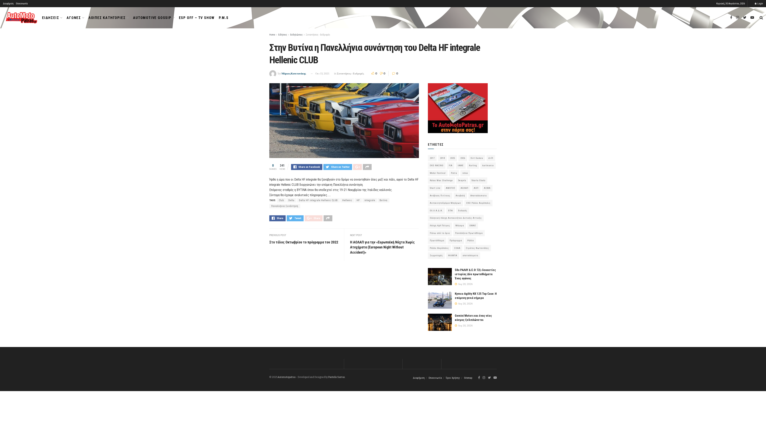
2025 (452, 158)
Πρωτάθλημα (437, 240)
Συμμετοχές (436, 255)
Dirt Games (477, 158)
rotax (465, 173)
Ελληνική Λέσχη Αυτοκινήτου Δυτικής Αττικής (456, 218)
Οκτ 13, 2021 (322, 73)
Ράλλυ (470, 240)
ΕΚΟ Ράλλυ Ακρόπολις (478, 203)
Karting (473, 165)
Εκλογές (462, 210)
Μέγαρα (459, 225)
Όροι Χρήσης (453, 377)
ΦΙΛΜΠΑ (452, 255)
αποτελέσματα (470, 255)
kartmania (488, 165)
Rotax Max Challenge (441, 180)
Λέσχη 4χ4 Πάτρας (440, 225)
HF (358, 200)
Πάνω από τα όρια (440, 233)
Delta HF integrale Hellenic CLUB (318, 200)
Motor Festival (438, 173)
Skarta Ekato (478, 180)
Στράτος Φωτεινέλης (477, 248)
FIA (450, 165)
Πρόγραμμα (456, 240)
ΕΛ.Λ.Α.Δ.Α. (436, 210)
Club (281, 200)
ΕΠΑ (450, 210)
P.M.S (224, 18)
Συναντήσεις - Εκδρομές (318, 34)
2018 (442, 158)
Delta (291, 200)
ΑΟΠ (476, 188)
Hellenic (347, 200)
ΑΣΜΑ (487, 188)
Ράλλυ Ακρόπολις (439, 248)
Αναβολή (460, 195)
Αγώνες (74, 18)
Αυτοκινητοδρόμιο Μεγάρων (445, 203)
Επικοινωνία (22, 3)
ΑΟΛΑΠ (464, 188)
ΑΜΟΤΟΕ (450, 188)
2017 (432, 158)
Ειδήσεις (50, 18)
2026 (462, 158)
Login (760, 3)
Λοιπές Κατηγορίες (107, 18)
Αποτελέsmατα (478, 195)
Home (272, 34)
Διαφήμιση (8, 3)
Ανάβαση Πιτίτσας (440, 195)
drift (491, 158)
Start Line (435, 188)
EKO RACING (436, 165)
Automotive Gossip (152, 18)
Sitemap (468, 377)
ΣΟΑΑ (457, 248)
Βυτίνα (383, 200)
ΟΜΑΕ (472, 225)
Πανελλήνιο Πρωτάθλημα (469, 233)
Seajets (462, 180)
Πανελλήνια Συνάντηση (284, 206)
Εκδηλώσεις (296, 34)
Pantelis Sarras (336, 377)
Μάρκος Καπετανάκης (293, 73)
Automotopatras (286, 377)
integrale (369, 200)
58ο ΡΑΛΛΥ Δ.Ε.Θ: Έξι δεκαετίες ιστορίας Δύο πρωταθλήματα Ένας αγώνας (475, 274)
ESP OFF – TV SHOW (197, 18)
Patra (454, 173)
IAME (461, 165)
